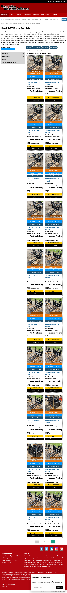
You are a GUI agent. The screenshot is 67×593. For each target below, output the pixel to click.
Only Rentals (53, 47)
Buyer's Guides (45, 14)
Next (53, 542)
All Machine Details (35, 79)
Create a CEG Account (53, 1)
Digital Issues (55, 14)
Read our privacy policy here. (9, 584)
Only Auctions (36, 47)
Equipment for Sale (11, 23)
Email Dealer (35, 100)
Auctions (19, 14)
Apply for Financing (35, 73)
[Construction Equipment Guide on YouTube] (62, 550)
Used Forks (21, 23)
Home (2, 23)
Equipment (4, 14)
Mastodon (4, 586)
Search (64, 19)
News (11, 14)
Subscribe (35, 14)
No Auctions (45, 47)
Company (27, 14)
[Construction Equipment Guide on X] (47, 550)
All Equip (29, 47)
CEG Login (62, 1)
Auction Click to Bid (35, 76)
